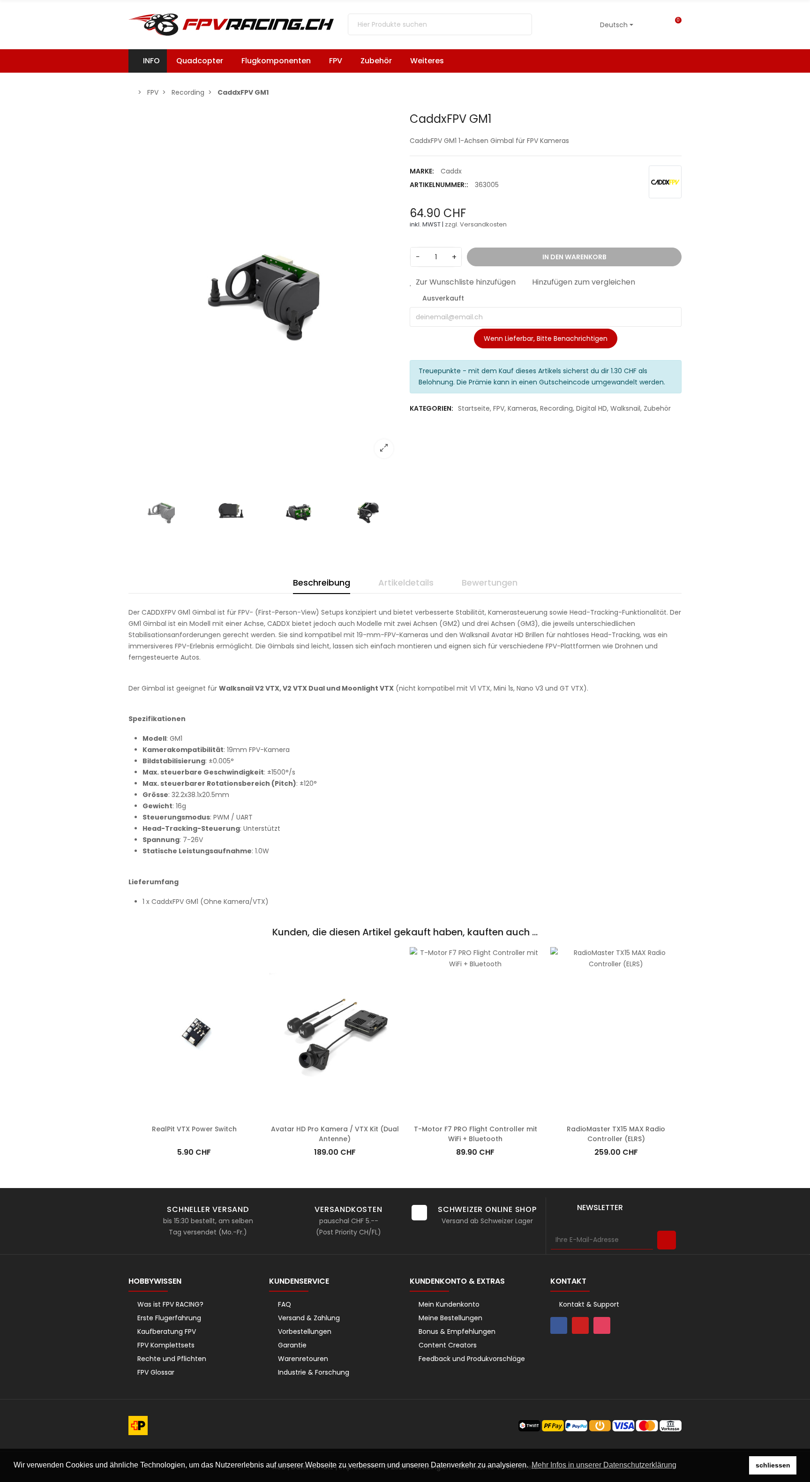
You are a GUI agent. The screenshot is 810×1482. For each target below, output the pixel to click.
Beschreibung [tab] (321, 582)
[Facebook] (558, 1325)
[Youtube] (580, 1325)
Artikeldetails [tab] (406, 582)
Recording (556, 408)
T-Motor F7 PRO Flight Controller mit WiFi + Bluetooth (475, 1133)
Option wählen (616, 1115)
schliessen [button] (773, 1465)
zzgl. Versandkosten (476, 224)
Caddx (451, 171)
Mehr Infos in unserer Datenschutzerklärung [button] (604, 1465)
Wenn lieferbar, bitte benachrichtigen (546, 338)
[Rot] (554, 964)
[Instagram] (601, 1325)
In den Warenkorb (194, 1115)
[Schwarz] (577, 964)
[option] (264, 289)
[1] (666, 1240)
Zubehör (657, 408)
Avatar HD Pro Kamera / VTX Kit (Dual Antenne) (335, 1133)
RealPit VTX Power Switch (194, 1129)
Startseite (474, 408)
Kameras (522, 408)
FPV (498, 408)
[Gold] (566, 964)
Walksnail (625, 408)
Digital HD (591, 408)
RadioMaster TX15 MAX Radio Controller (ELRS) (616, 1133)
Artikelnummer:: (439, 184)
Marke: (422, 171)
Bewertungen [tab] (490, 582)
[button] (431, 61)
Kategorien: (431, 408)
